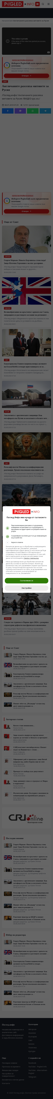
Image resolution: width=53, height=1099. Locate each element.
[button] (26, 542)
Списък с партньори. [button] (31, 558)
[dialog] (26, 549)
